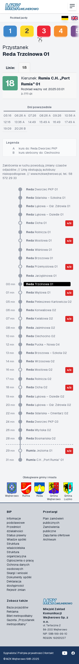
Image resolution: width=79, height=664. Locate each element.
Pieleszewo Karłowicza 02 (49, 302)
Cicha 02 (36, 387)
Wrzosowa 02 (40, 361)
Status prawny (16, 535)
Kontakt (49, 653)
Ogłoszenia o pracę (20, 560)
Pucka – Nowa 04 (43, 344)
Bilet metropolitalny (20, 616)
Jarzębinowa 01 (41, 276)
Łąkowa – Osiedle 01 (45, 214)
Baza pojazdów (17, 607)
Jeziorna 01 (39, 450)
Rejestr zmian (16, 590)
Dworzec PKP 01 (42, 189)
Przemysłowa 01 (42, 266)
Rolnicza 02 (38, 379)
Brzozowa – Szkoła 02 (46, 353)
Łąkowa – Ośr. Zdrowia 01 (48, 206)
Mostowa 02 (39, 370)
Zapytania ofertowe (56, 535)
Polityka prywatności (30, 653)
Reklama (12, 611)
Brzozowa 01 (39, 258)
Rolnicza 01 (38, 232)
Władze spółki (16, 539)
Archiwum (49, 539)
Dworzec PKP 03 (42, 422)
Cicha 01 (36, 223)
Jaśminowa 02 (40, 328)
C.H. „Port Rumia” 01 (45, 460)
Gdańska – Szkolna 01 (46, 198)
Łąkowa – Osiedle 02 (45, 396)
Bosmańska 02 (41, 438)
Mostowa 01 (39, 240)
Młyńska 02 (38, 430)
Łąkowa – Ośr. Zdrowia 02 (48, 405)
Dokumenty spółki (19, 577)
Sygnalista (9, 653)
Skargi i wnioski (17, 573)
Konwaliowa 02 (41, 310)
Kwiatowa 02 (39, 318)
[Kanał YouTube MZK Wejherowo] (64, 653)
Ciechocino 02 (40, 336)
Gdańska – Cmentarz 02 (47, 413)
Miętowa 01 (38, 292)
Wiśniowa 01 (39, 250)
